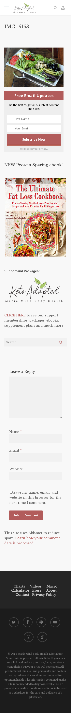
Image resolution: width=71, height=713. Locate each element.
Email (15, 450)
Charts (19, 586)
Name (15, 432)
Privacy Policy (43, 595)
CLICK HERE (15, 315)
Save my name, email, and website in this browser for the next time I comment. (35, 497)
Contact (22, 595)
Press (36, 590)
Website (16, 469)
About (51, 590)
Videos (36, 586)
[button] (6, 8)
